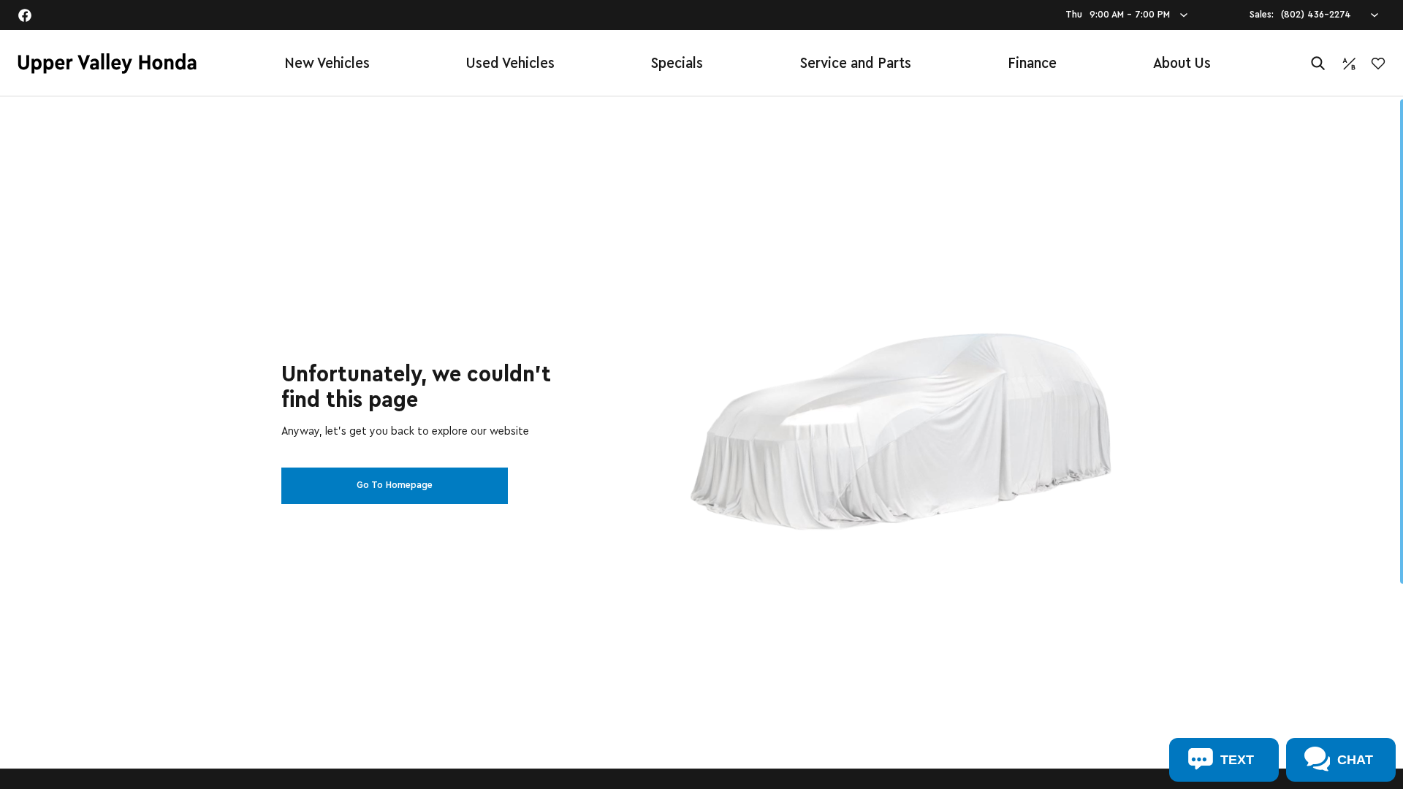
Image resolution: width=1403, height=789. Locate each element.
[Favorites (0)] (1378, 63)
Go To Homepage (395, 485)
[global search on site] (1318, 63)
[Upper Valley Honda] (107, 63)
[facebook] (25, 15)
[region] (701, 442)
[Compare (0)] (1349, 63)
